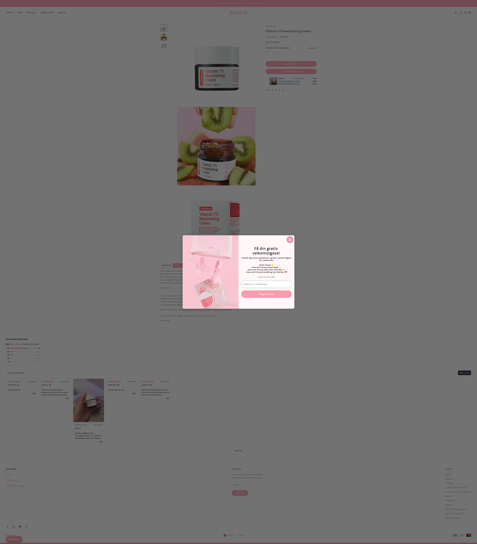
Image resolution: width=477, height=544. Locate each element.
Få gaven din (266, 294)
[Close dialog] (290, 240)
